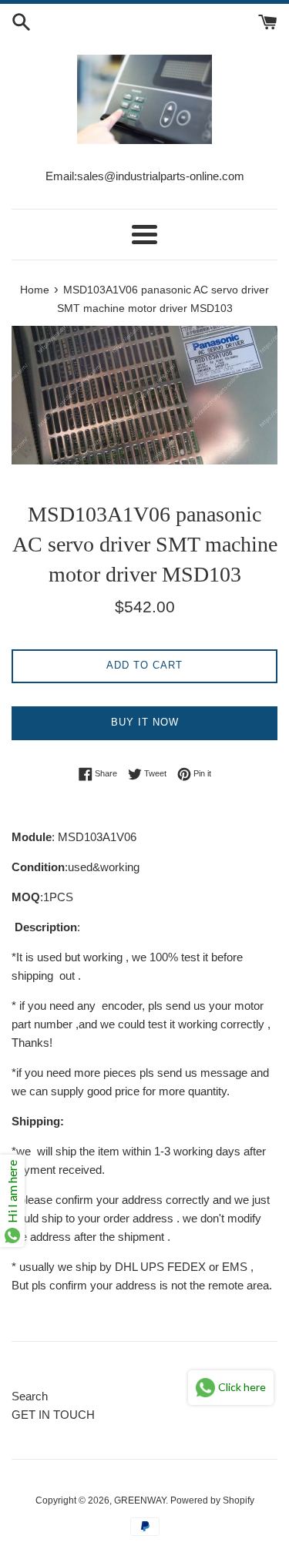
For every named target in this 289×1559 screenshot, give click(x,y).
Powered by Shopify (212, 1500)
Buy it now (145, 722)
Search (30, 1396)
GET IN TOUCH (53, 1414)
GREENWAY (140, 1500)
